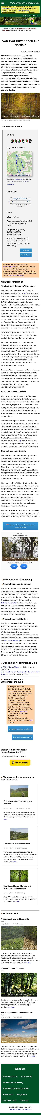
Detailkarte (26, 250)
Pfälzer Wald (8, 1094)
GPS (31, 720)
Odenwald (24, 1100)
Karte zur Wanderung (16, 275)
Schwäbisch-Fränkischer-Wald (15, 1089)
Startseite (12, 1109)
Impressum (23, 711)
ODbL (12, 181)
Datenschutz (27, 1109)
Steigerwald (22, 1094)
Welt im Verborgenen (30, 15)
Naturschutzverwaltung (9, 603)
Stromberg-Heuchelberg (13, 1083)
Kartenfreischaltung (24, 10)
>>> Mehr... (13, 861)
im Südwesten (19, 28)
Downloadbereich (26, 255)
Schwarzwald (26, 1077)
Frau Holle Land (9, 1100)
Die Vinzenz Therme (12, 667)
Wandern (6, 30)
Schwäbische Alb (31, 28)
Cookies (31, 12)
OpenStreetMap (18, 179)
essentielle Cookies (8, 8)
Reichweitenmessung (9, 12)
